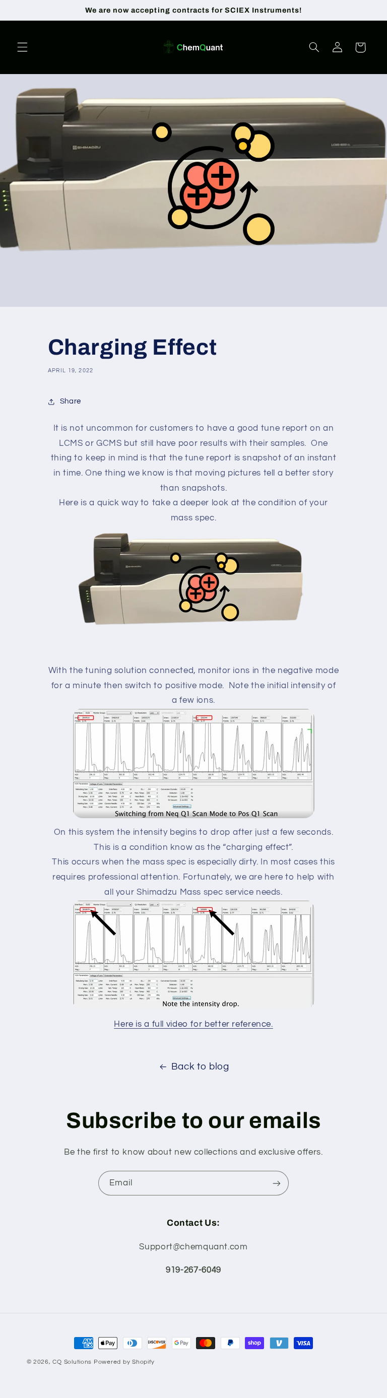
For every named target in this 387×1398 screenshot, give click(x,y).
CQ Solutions (72, 1362)
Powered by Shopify (124, 1362)
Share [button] (70, 401)
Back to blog (200, 1067)
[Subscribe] (276, 1183)
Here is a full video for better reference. (193, 1024)
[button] (22, 47)
